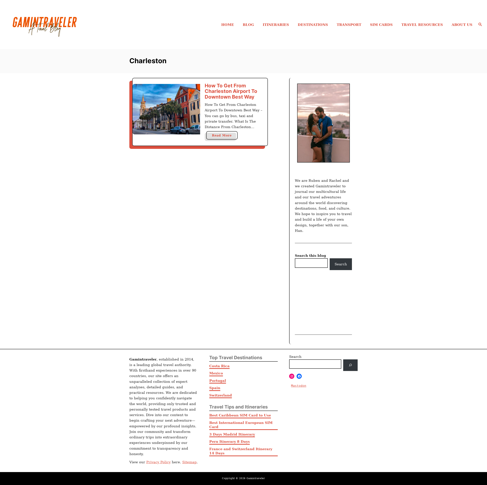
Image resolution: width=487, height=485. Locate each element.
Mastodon (298, 386)
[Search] (350, 365)
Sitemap (189, 462)
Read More (223, 136)
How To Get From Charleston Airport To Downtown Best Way (231, 91)
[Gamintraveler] (66, 25)
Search (341, 264)
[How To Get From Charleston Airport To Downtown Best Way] (166, 109)
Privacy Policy (158, 462)
